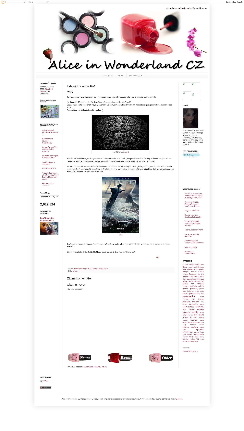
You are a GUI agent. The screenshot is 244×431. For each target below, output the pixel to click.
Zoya (196, 341)
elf (192, 279)
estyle (185, 281)
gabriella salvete (197, 286)
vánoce (185, 337)
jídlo (191, 293)
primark (201, 317)
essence (200, 279)
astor (186, 265)
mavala (195, 302)
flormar (185, 284)
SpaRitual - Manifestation (190, 253)
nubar (185, 315)
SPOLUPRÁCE (135, 75)
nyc (189, 315)
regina (202, 320)
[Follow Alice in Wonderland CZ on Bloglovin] (191, 157)
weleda (185, 339)
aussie (197, 265)
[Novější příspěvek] (79, 362)
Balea (185, 267)
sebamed (186, 327)
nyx (192, 315)
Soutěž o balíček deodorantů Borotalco (193, 216)
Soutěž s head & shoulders (48, 163)
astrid (191, 265)
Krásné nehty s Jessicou (48, 185)
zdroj (127, 152)
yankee (192, 339)
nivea (202, 313)
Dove (184, 279)
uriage (202, 334)
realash (185, 320)
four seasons (197, 284)
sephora (194, 327)
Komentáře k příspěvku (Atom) (95, 367)
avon (202, 264)
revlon (185, 322)
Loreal (185, 299)
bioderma (201, 267)
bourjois (186, 272)
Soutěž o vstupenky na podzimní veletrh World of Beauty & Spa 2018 (193, 196)
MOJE (201, 307)
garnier (185, 289)
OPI (195, 315)
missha (191, 307)
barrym (190, 267)
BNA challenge (189, 269)
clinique (185, 274)
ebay (189, 279)
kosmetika (189, 296)
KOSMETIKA (107, 75)
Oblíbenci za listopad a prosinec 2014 (50, 157)
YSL (197, 339)
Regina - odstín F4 (192, 211)
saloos (201, 325)
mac (193, 299)
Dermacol (192, 274)
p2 (191, 317)
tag (195, 332)
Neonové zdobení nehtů (194, 230)
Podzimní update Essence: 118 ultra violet (194, 242)
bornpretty (200, 269)
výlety (202, 337)
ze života (191, 341)
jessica (185, 294)
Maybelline (193, 304)
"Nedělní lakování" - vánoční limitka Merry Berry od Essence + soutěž (50, 176)
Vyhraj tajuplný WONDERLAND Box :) (50, 132)
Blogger (179, 399)
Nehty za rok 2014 (49, 169)
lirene (202, 297)
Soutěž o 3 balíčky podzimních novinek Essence (192, 223)
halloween (190, 291)
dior (199, 274)
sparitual (200, 329)
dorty (202, 276)
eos (194, 279)
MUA (184, 309)
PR (195, 317)
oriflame (201, 315)
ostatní (75, 271)
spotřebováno (188, 332)
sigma (202, 327)
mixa (196, 307)
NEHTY (121, 75)
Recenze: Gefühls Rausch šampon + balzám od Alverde (192, 204)
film (203, 281)
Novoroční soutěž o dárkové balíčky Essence (49, 149)
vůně (196, 337)
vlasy (191, 337)
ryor (202, 322)
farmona (197, 281)
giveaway (194, 288)
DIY (202, 274)
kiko (202, 293)
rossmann (196, 322)
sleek (184, 329)
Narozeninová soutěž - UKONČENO (47, 141)
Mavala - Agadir (191, 247)
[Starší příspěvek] (161, 362)
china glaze (199, 291)
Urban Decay (192, 334)
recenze (193, 320)
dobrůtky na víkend (191, 276)
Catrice (201, 272)
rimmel (190, 322)
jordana (197, 294)
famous (191, 281)
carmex (193, 272)
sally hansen (189, 325)
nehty (194, 312)
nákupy (192, 309)
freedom (185, 286)
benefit (195, 267)
